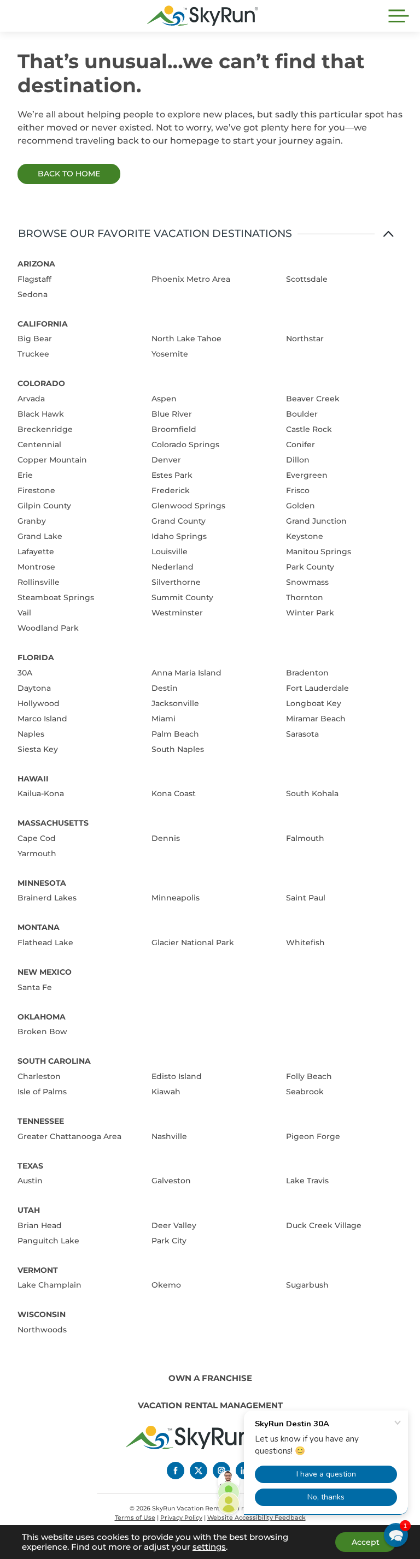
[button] (396, 1535)
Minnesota (42, 883)
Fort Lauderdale (317, 688)
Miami (163, 719)
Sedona (33, 294)
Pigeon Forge (313, 1136)
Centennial (39, 444)
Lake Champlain (49, 1285)
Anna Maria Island (186, 673)
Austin (30, 1180)
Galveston (171, 1180)
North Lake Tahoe (186, 338)
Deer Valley (173, 1225)
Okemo (166, 1285)
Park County (310, 567)
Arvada (31, 399)
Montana (39, 927)
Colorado (41, 383)
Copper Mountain (52, 460)
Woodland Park (48, 628)
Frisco (298, 490)
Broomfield (173, 429)
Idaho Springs (179, 536)
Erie (25, 475)
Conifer (300, 444)
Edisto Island (176, 1076)
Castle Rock (309, 429)
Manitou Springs (318, 551)
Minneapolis (175, 898)
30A (25, 673)
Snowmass (307, 582)
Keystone (304, 536)
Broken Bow (42, 1031)
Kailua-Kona (41, 793)
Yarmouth (37, 853)
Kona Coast (173, 793)
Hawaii (33, 779)
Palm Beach (175, 734)
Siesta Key (38, 749)
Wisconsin (42, 1314)
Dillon (298, 460)
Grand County (178, 521)
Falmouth (305, 838)
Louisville (169, 551)
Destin (164, 688)
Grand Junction (316, 521)
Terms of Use (135, 1517)
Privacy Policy (181, 1517)
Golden (300, 506)
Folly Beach (309, 1076)
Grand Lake (40, 536)
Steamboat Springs (56, 597)
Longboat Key (313, 703)
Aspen (164, 399)
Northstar (305, 338)
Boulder (302, 414)
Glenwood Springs (188, 506)
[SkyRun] (202, 16)
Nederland (172, 567)
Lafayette (36, 551)
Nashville (169, 1136)
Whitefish (305, 942)
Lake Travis (307, 1180)
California (43, 324)
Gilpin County (44, 506)
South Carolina (54, 1061)
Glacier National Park (192, 942)
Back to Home (69, 174)
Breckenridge (45, 429)
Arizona (36, 264)
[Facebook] (175, 1470)
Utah (29, 1210)
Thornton (304, 597)
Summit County (182, 597)
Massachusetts (53, 823)
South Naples (177, 749)
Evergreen (307, 475)
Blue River (171, 414)
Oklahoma (42, 1017)
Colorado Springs (185, 444)
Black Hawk (41, 414)
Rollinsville (39, 582)
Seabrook (305, 1091)
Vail (24, 613)
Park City (168, 1241)
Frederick (170, 490)
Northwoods (42, 1330)
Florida (36, 657)
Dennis (165, 838)
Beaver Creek (313, 399)
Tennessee (41, 1121)
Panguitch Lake (48, 1241)
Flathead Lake (45, 942)
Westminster (177, 613)
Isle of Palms (42, 1091)
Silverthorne (176, 582)
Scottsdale (307, 279)
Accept (366, 1542)
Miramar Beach (316, 719)
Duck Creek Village (323, 1225)
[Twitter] (198, 1470)
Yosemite (169, 354)
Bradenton (307, 673)
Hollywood (39, 703)
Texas (30, 1166)
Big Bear (35, 338)
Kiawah (165, 1091)
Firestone (36, 490)
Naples (31, 734)
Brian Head (40, 1225)
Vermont (38, 1270)
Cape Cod (37, 838)
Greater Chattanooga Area (69, 1136)
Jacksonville (175, 703)
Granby (32, 521)
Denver (166, 460)
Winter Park (310, 613)
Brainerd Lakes (47, 898)
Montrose (36, 567)
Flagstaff (34, 279)
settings (209, 1547)
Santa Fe (35, 987)
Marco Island (42, 719)
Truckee (33, 354)
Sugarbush (307, 1285)
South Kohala (312, 793)
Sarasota (302, 734)
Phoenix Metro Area (190, 279)
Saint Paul (305, 898)
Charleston (39, 1076)
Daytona (34, 688)
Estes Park (171, 475)
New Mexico (45, 972)
